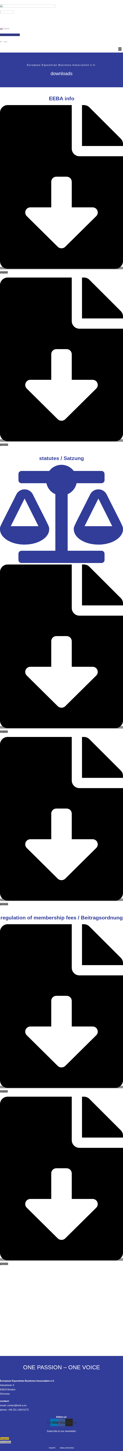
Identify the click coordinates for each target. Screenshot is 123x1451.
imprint (52, 1448)
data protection (67, 1448)
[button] (120, 49)
